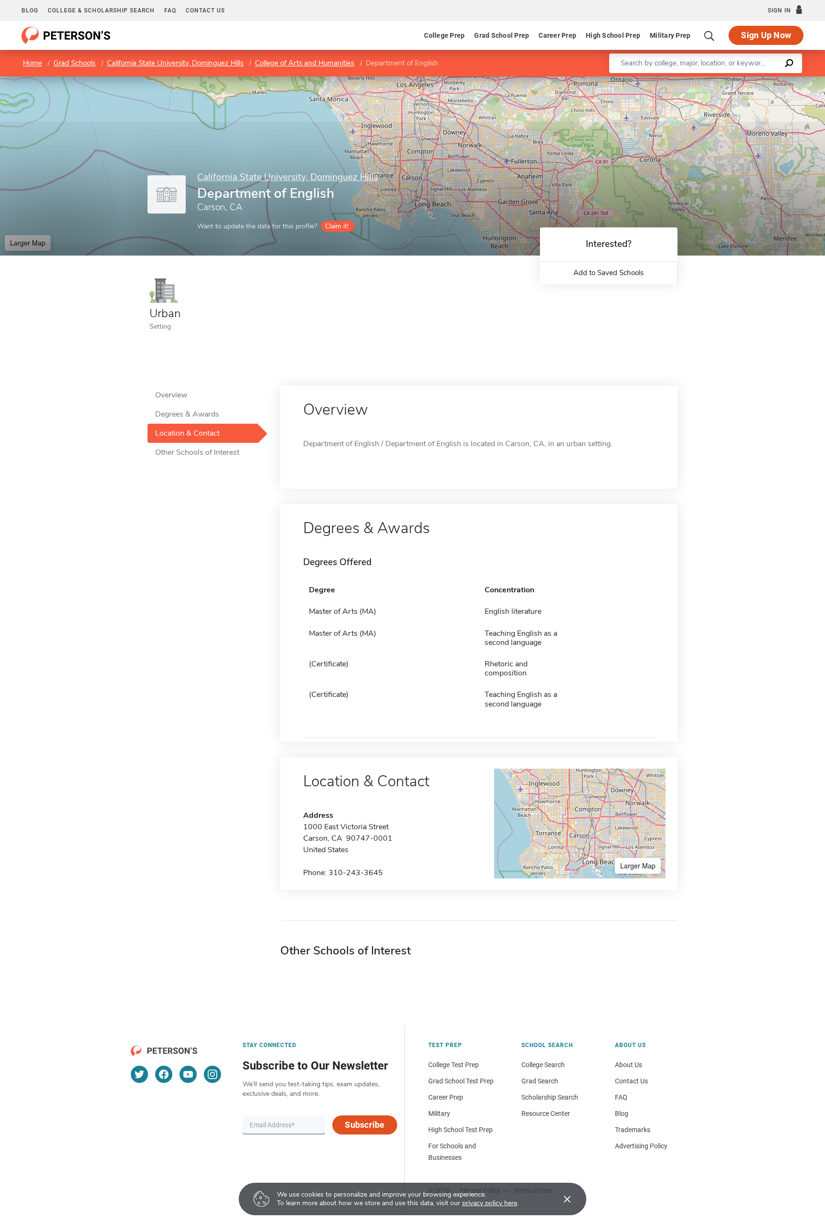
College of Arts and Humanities (304, 63)
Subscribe (364, 1125)
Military (439, 1113)
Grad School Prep (501, 35)
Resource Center (545, 1113)
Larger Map (27, 242)
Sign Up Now (766, 35)
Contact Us (631, 1081)
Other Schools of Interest (197, 452)
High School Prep (613, 35)
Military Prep (670, 35)
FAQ (170, 10)
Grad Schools (74, 63)
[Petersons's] (66, 35)
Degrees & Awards (187, 414)
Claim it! (337, 226)
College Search (543, 1065)
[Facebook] (163, 1074)
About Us (628, 1065)
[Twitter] (139, 1074)
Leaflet (713, 81)
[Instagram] (212, 1074)
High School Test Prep (460, 1130)
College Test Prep (453, 1065)
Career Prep (557, 35)
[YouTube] (188, 1074)
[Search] (709, 35)
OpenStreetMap (760, 81)
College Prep (444, 35)
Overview (171, 395)
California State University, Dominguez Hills (175, 63)
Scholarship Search (549, 1097)
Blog (29, 10)
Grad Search (539, 1081)
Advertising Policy (641, 1146)
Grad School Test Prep (461, 1081)
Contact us (205, 10)
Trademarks (632, 1130)
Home (32, 63)
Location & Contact (187, 433)
